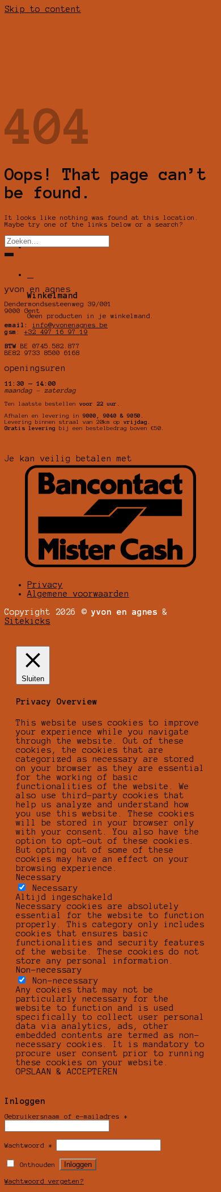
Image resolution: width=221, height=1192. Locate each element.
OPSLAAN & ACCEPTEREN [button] (67, 1071)
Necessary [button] (39, 877)
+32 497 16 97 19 (56, 331)
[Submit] (9, 254)
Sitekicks (27, 621)
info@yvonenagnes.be (70, 325)
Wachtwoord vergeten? (44, 1181)
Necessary (55, 888)
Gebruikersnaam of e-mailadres (66, 1116)
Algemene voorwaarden (78, 593)
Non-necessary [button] (49, 969)
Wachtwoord (28, 1145)
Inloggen (78, 1164)
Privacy (45, 584)
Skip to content (43, 9)
